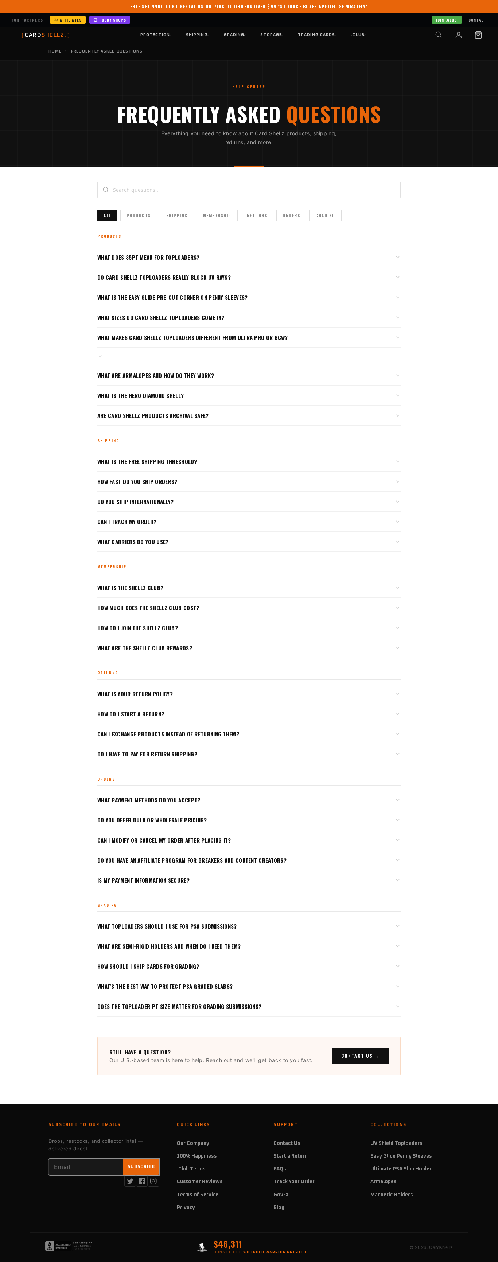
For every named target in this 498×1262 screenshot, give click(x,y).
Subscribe (141, 1167)
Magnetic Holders (391, 1194)
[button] (439, 35)
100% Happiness (197, 1156)
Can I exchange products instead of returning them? (168, 734)
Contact (477, 20)
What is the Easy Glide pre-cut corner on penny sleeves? (172, 297)
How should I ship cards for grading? (148, 966)
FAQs (279, 1169)
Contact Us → (360, 1056)
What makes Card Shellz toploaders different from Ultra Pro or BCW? (192, 337)
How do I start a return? (130, 714)
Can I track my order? (126, 522)
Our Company (193, 1143)
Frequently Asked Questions (107, 51)
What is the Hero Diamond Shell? (140, 395)
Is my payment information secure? (143, 880)
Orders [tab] (291, 215)
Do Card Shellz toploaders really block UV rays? (164, 277)
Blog (278, 1207)
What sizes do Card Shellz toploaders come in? (161, 317)
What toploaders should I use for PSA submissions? (167, 926)
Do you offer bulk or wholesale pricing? (152, 820)
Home (55, 51)
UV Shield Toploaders (396, 1143)
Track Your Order (294, 1181)
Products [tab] (139, 215)
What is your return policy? (135, 694)
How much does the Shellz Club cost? (148, 608)
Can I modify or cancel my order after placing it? (164, 840)
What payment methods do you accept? (149, 800)
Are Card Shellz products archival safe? (153, 415)
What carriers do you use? (133, 542)
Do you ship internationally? (135, 502)
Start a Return (290, 1156)
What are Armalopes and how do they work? (155, 375)
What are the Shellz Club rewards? (144, 648)
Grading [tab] (325, 215)
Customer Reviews (200, 1181)
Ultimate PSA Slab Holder (401, 1169)
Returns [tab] (257, 215)
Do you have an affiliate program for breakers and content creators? (192, 860)
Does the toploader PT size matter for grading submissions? (179, 1006)
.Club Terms (191, 1169)
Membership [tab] (217, 215)
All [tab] (107, 215)
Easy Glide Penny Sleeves (401, 1156)
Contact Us (286, 1143)
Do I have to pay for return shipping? (147, 754)
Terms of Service (197, 1194)
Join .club (446, 20)
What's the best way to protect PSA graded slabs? (165, 986)
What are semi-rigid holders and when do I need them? (169, 946)
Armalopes (383, 1181)
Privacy (186, 1207)
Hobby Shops (112, 20)
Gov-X (281, 1194)
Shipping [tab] (177, 215)
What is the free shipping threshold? (147, 461)
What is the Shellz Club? (130, 588)
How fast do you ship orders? (137, 481)
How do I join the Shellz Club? (137, 628)
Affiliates (71, 20)
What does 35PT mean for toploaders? (148, 257)
